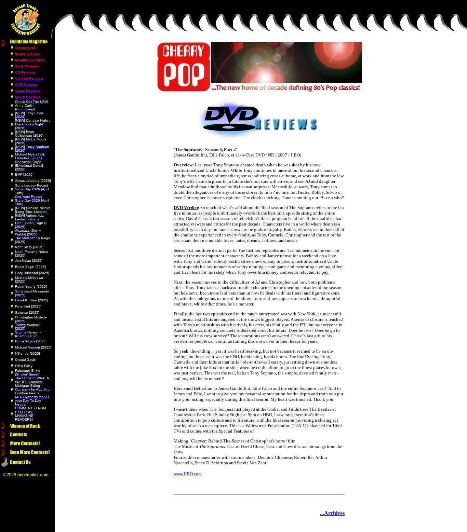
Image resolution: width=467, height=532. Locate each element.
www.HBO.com (188, 473)
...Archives (332, 513)
